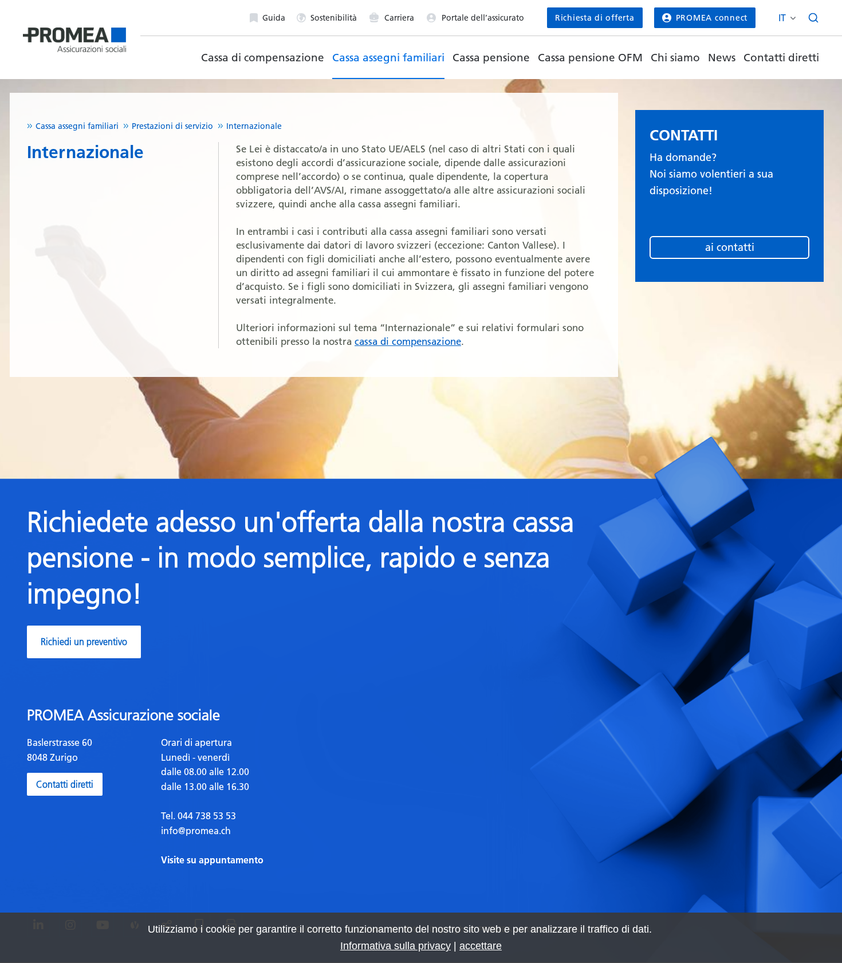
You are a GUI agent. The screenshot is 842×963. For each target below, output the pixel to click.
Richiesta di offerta (595, 18)
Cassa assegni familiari (388, 57)
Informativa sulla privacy (395, 946)
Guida (273, 18)
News (721, 57)
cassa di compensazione (408, 341)
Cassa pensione (491, 57)
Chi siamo (675, 57)
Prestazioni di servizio (172, 126)
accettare (480, 946)
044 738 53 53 (205, 816)
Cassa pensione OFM (590, 57)
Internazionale (254, 126)
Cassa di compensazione (262, 57)
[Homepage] (74, 35)
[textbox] (286, 801)
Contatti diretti (781, 57)
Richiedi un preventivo (84, 641)
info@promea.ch (196, 830)
